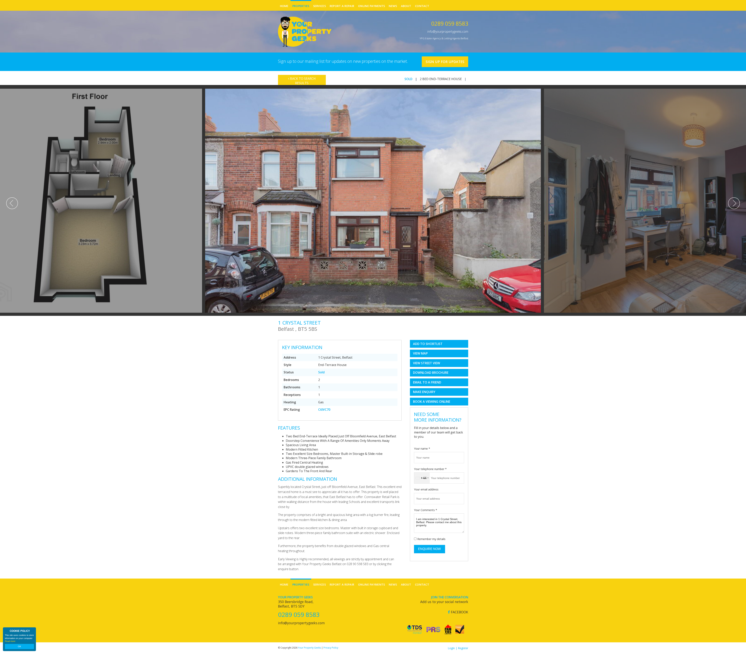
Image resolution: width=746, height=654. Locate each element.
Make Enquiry (424, 392)
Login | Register (458, 648)
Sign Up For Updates (445, 61)
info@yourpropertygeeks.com (447, 31)
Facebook (459, 612)
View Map (420, 353)
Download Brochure (430, 372)
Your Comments (425, 510)
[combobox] (422, 478)
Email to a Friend (427, 382)
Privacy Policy (330, 647)
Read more (10, 641)
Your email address (426, 489)
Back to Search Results (302, 80)
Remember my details (431, 539)
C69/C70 (324, 409)
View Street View (426, 363)
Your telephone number (430, 469)
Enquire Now (429, 549)
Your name (422, 448)
